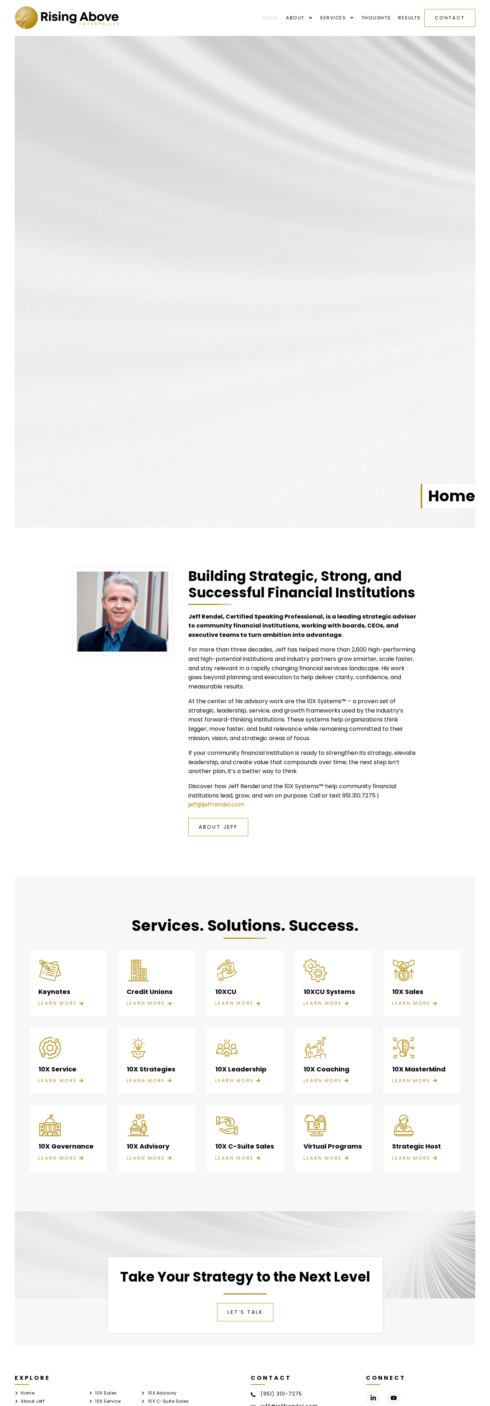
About (295, 17)
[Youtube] (393, 1398)
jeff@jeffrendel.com (216, 804)
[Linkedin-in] (373, 1398)
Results (409, 17)
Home (271, 17)
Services (333, 17)
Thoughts (376, 17)
